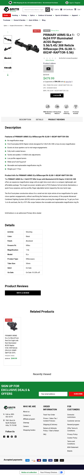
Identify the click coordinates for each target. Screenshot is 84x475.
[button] (58, 82)
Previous (8, 32)
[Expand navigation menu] (19, 15)
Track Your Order (49, 415)
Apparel (75, 15)
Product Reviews (56, 119)
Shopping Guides (29, 430)
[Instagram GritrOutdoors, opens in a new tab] (8, 436)
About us (26, 412)
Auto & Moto (33, 20)
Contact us (27, 415)
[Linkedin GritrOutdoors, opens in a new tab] (15, 436)
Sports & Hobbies (62, 15)
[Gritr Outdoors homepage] (11, 9)
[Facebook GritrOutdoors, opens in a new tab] (4, 436)
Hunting (15, 15)
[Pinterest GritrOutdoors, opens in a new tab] (12, 436)
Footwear (6, 20)
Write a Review (50, 60)
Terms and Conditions (74, 442)
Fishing (24, 15)
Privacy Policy (74, 434)
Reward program (73, 425)
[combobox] (34, 9)
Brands (69, 451)
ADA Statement (72, 447)
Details (39, 119)
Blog (43, 20)
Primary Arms (55, 30)
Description (25, 119)
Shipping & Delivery (50, 425)
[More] (9, 15)
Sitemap (26, 423)
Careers (26, 426)
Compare (56, 95)
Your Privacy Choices (48, 472)
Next (8, 75)
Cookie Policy (74, 438)
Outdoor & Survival (45, 15)
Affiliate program (29, 419)
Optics (32, 15)
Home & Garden (19, 20)
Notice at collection (29, 472)
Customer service (73, 421)
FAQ (44, 434)
